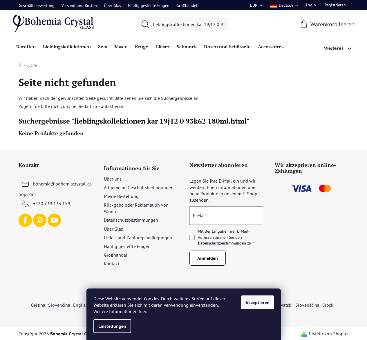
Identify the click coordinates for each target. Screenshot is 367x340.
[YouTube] (54, 220)
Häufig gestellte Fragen (148, 5)
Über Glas (112, 5)
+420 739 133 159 (51, 203)
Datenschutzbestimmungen (131, 220)
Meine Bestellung (121, 196)
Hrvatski (284, 305)
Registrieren (335, 5)
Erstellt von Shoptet (329, 334)
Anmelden (207, 258)
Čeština (38, 305)
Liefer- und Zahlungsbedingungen (138, 237)
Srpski (328, 305)
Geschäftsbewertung (37, 5)
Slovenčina (59, 305)
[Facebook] (25, 220)
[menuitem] (26, 46)
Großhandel (186, 5)
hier (142, 311)
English (80, 305)
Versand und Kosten (79, 5)
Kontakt (111, 264)
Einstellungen (112, 326)
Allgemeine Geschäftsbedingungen (138, 187)
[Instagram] (39, 220)
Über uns (113, 179)
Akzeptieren (257, 302)
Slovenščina (307, 305)
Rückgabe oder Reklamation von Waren (136, 208)
